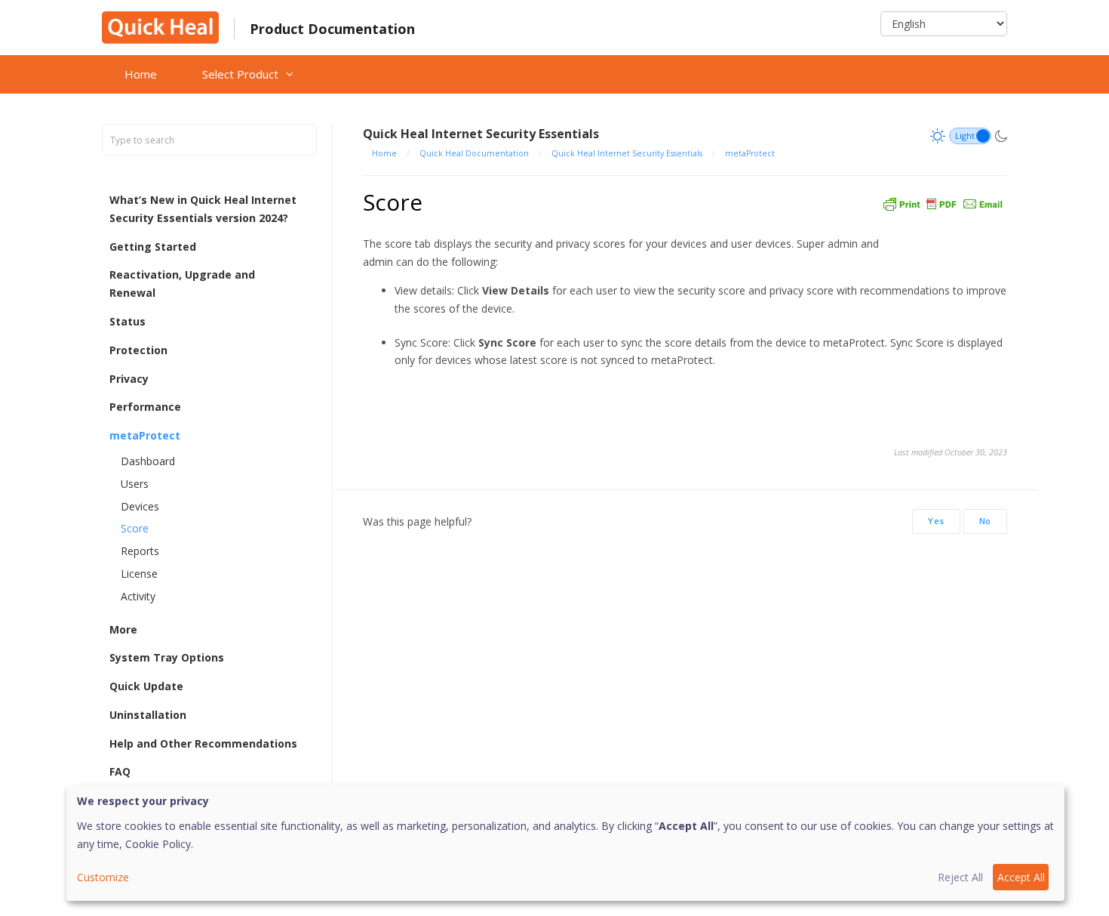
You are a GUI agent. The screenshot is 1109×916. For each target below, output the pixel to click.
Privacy (129, 379)
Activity (138, 596)
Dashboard (148, 461)
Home (140, 74)
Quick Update (146, 686)
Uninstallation (147, 715)
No (985, 520)
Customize (103, 877)
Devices (140, 506)
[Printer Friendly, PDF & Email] (943, 202)
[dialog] (565, 843)
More (123, 629)
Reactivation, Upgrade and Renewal (182, 283)
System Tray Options (166, 657)
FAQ (120, 771)
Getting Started (152, 246)
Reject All (960, 877)
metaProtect (144, 435)
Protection (138, 350)
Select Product (240, 74)
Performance (145, 406)
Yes (936, 520)
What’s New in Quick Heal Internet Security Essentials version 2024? (202, 209)
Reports (140, 551)
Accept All (1021, 877)
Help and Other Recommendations (203, 743)
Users (135, 484)
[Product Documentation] (160, 26)
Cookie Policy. (159, 844)
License (139, 573)
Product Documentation (332, 29)
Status (127, 321)
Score (135, 528)
